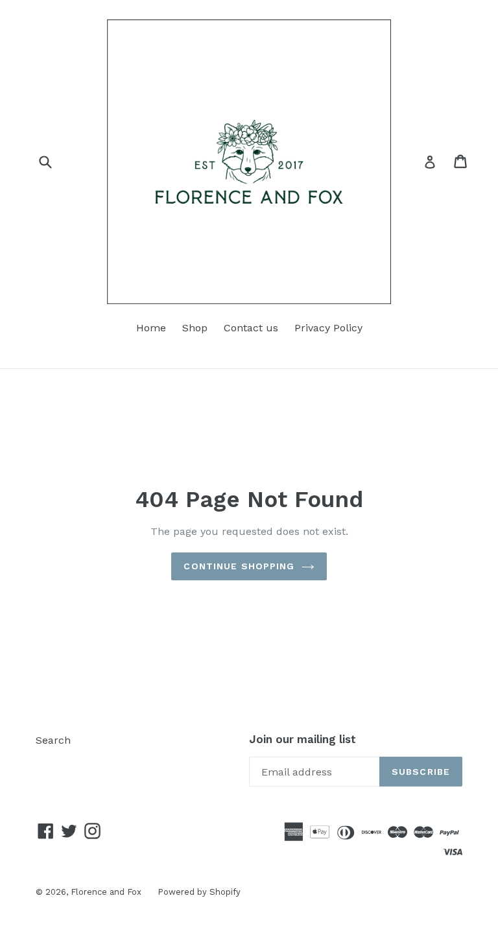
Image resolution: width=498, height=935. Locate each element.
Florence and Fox (106, 892)
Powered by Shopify (199, 892)
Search (53, 740)
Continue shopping (239, 566)
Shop (195, 328)
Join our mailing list (302, 739)
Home (151, 328)
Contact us (251, 328)
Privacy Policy (328, 328)
